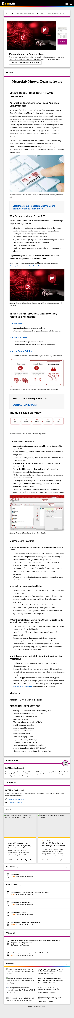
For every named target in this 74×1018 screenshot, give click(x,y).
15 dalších (62, 41)
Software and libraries (25, 13)
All (7, 13)
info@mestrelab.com (16, 802)
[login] (71, 3)
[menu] (67, 3)
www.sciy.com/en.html (16, 799)
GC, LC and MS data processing (53, 13)
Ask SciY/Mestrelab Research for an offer (25, 62)
